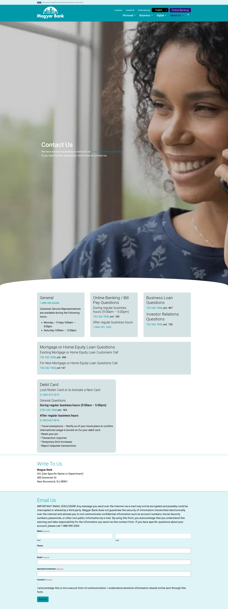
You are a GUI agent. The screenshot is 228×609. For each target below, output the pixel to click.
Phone (40, 546)
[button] (188, 14)
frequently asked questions (106, 151)
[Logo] (50, 13)
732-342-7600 (101, 316)
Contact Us (130, 10)
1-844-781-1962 (102, 327)
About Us (176, 15)
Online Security (144, 10)
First (38, 540)
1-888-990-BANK (49, 303)
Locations (118, 10)
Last (117, 540)
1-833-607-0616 (50, 420)
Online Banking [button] (180, 10)
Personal (128, 15)
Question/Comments (50, 569)
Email (43, 557)
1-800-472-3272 (50, 394)
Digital (161, 15)
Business (145, 15)
